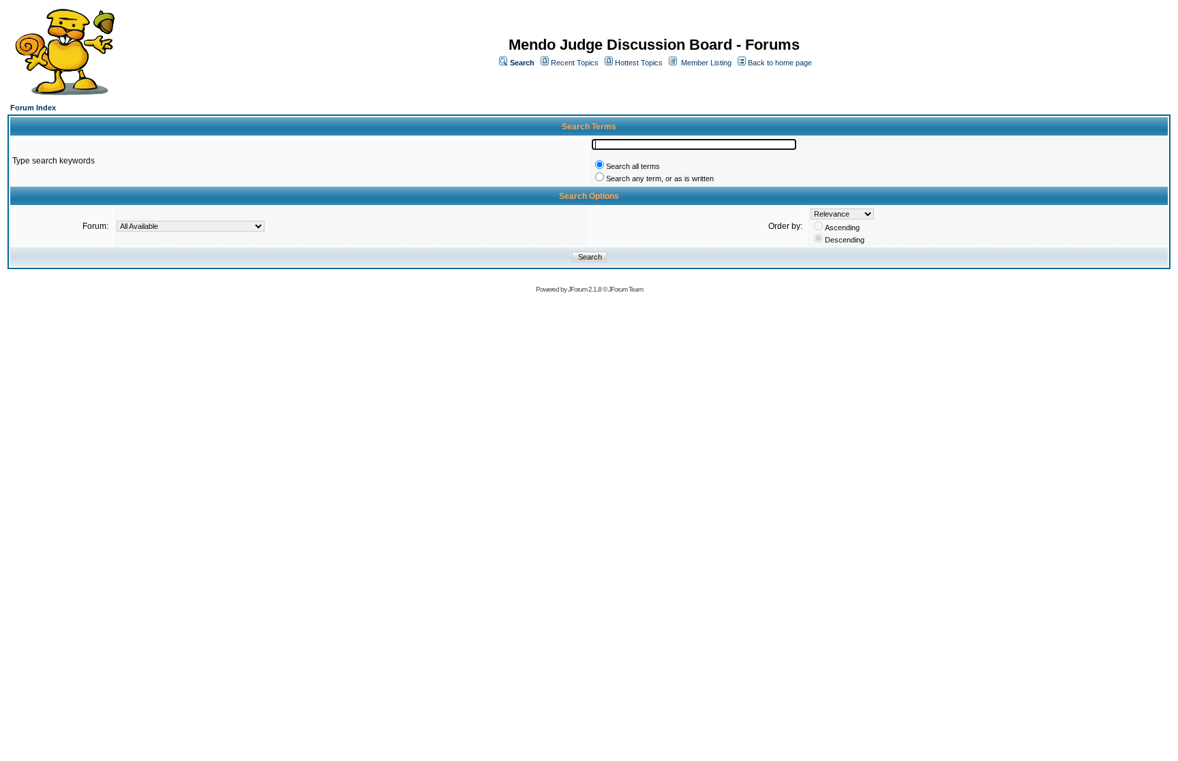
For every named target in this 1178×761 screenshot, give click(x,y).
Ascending (842, 227)
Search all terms (633, 166)
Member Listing (706, 63)
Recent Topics (575, 63)
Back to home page (780, 63)
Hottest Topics (639, 63)
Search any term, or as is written (660, 178)
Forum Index (33, 108)
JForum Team (625, 289)
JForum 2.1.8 (584, 289)
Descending (844, 240)
